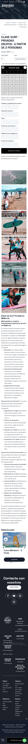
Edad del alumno (7, 111)
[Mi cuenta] (21, 2)
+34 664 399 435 (20, 671)
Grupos (17, 703)
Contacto (17, 715)
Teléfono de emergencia (9, 133)
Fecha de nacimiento (8, 126)
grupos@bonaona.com (21, 631)
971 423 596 (20, 661)
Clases (13, 22)
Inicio (8, 22)
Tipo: (15, 55)
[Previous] (3, 547)
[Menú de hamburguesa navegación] (25, 6)
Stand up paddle (7, 687)
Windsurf (5, 691)
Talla (3, 118)
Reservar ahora (14, 151)
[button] (3, 67)
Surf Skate (5, 685)
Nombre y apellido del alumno (11, 103)
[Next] (24, 547)
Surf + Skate (6, 683)
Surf (4, 689)
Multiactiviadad (19, 683)
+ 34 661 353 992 (20, 638)
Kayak (4, 709)
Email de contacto (7, 141)
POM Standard (19, 732)
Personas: (4, 55)
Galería (17, 709)
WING (4, 705)
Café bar (17, 701)
